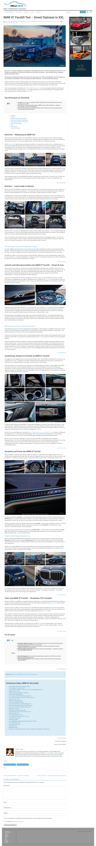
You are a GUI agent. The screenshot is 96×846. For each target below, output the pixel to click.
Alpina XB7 (44, 610)
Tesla (47, 307)
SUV (11, 70)
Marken (6, 836)
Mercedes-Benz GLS (27, 674)
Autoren (6, 834)
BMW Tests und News (46, 21)
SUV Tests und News (56, 21)
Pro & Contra (14, 126)
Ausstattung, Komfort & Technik (19, 121)
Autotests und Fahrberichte (36, 21)
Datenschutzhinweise (19, 821)
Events (32, 12)
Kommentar (7, 785)
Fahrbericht (29, 91)
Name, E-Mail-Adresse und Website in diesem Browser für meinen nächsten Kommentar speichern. (28, 818)
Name (5, 802)
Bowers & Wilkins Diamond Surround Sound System (40, 432)
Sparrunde (11, 347)
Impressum (7, 831)
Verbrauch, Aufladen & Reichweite (19, 120)
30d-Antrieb (48, 279)
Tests (6, 838)
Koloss (27, 307)
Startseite (7, 835)
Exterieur (13, 115)
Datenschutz (7, 832)
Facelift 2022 (12, 144)
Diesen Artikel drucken (23, 764)
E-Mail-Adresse (7, 807)
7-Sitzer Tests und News (10, 21)
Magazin (39, 12)
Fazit (12, 124)
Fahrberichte (19, 12)
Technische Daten (15, 128)
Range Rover (37, 88)
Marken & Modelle (9, 12)
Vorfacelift (54, 603)
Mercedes (28, 88)
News (6, 839)
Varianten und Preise (16, 123)
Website (5, 813)
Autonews (26, 12)
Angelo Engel (14, 22)
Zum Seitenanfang (61, 182)
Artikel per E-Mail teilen (10, 764)
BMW (62, 70)
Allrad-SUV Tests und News (20, 21)
